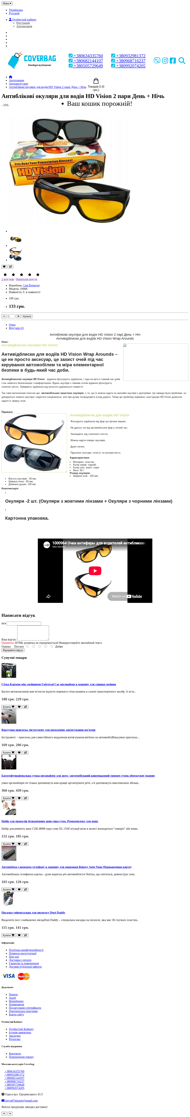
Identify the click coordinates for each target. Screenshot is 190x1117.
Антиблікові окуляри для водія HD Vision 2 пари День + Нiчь (47, 87)
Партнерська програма (23, 1011)
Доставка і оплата (20, 960)
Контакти (15, 1053)
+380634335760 (88, 55)
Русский (14, 13)
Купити (27, 316)
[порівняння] (10, 267)
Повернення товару (21, 1056)
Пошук (13, 994)
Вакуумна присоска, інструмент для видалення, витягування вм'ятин (48, 729)
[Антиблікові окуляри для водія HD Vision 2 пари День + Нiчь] (70, 231)
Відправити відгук (13, 650)
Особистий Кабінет (21, 1029)
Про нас (17, 35)
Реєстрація (23, 22)
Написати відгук (26, 279)
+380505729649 (88, 65)
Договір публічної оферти (25, 966)
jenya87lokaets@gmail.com (21, 1100)
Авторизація (24, 26)
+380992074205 (130, 65)
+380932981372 (130, 55)
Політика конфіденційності (26, 950)
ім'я (3, 623)
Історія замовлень (20, 1032)
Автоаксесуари (18, 83)
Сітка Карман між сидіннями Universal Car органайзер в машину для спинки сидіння (58, 684)
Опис (12, 324)
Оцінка (6, 646)
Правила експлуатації (22, 953)
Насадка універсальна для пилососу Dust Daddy (33, 912)
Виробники (16, 1001)
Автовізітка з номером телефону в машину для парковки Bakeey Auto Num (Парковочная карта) (66, 867)
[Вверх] (4, 1114)
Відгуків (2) (16, 328)
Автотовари (16, 80)
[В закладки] (4, 267)
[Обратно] (10, 1114)
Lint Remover (31, 285)
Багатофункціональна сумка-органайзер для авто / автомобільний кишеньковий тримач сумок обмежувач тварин (78, 775)
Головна (18, 32)
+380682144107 (88, 60)
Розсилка (14, 1039)
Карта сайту (16, 1014)
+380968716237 (130, 60)
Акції (12, 997)
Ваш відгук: (9, 639)
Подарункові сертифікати (25, 1007)
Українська (16, 9)
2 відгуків (7, 279)
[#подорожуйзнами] (32, 52)
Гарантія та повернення (24, 963)
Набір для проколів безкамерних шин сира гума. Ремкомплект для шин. (49, 821)
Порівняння (16, 1004)
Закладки (15, 1035)
